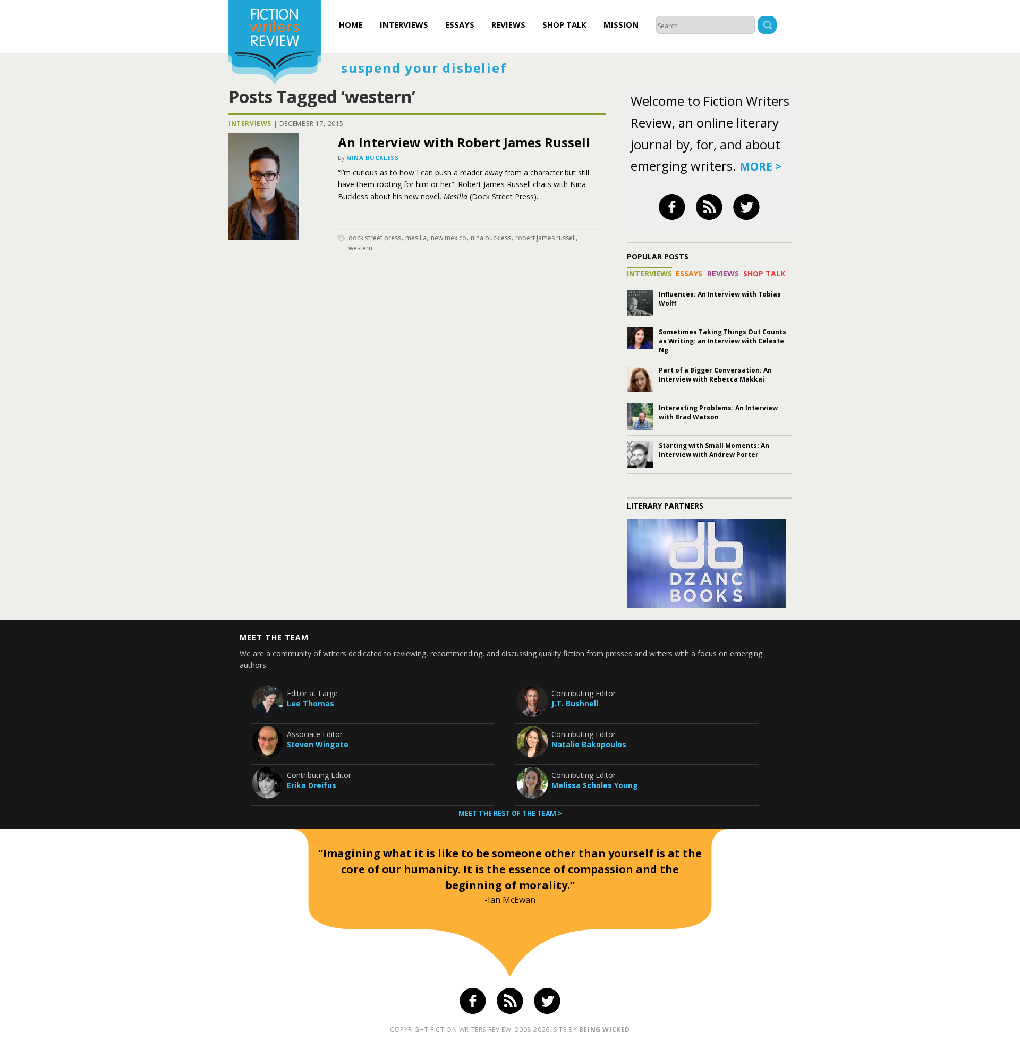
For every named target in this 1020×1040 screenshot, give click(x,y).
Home (351, 24)
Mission (621, 24)
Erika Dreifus (311, 785)
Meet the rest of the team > (510, 813)
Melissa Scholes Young (594, 785)
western (360, 247)
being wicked (604, 1029)
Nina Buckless (372, 158)
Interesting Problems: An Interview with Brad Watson (718, 412)
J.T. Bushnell (574, 703)
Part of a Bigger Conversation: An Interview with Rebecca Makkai (715, 375)
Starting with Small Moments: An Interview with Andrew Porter (714, 450)
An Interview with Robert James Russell (464, 142)
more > (760, 166)
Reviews (508, 24)
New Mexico (448, 237)
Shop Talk (564, 24)
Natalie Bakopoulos (588, 744)
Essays (459, 24)
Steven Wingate (317, 744)
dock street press (374, 237)
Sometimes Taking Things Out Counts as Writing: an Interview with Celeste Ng (722, 340)
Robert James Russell (545, 237)
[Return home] (274, 43)
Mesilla (416, 237)
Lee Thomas (310, 703)
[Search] (767, 26)
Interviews (404, 24)
